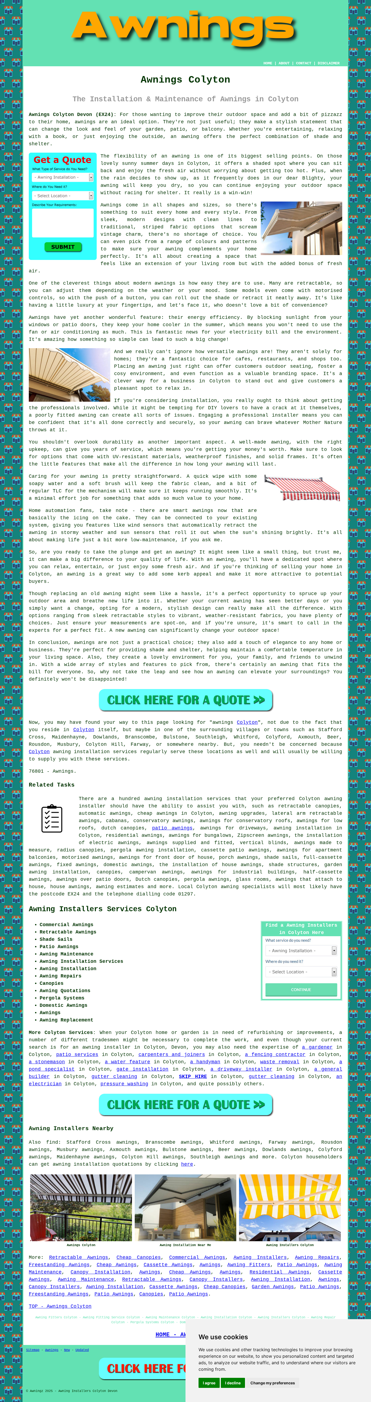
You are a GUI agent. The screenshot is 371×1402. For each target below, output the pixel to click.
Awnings (210, 1265)
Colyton (247, 722)
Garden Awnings (273, 1287)
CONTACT (303, 63)
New (67, 1350)
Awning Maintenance (86, 1279)
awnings (234, 1157)
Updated (82, 1350)
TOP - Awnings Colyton (60, 1306)
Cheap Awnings (117, 1265)
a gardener (317, 1047)
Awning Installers (260, 1257)
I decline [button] (233, 1383)
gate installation (142, 1069)
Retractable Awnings (78, 1257)
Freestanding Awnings (59, 1265)
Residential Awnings (279, 1272)
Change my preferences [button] (272, 1383)
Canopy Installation (100, 1272)
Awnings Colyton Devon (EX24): (73, 114)
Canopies (151, 1294)
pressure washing (124, 1084)
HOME (267, 63)
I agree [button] (209, 1383)
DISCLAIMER (328, 63)
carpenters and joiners (172, 1054)
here (187, 1164)
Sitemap (32, 1350)
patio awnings (172, 828)
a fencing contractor (275, 1054)
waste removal (279, 1062)
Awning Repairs (317, 1257)
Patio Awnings (297, 1265)
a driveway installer (241, 1069)
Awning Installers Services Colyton (103, 909)
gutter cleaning (114, 1076)
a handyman (205, 1062)
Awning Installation (280, 1279)
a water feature (127, 1062)
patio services (77, 1054)
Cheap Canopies (139, 1257)
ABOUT (284, 63)
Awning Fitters (248, 1265)
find (52, 1142)
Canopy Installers (216, 1279)
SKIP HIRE (193, 1076)
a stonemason (47, 1062)
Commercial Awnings (197, 1257)
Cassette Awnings (168, 1265)
